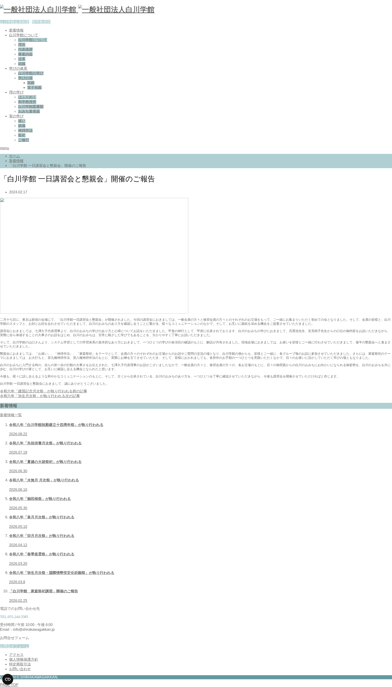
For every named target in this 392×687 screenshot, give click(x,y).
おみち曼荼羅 (29, 111)
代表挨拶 (25, 49)
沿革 (21, 59)
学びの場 (25, 78)
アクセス (16, 655)
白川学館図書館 (31, 106)
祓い (21, 121)
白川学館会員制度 (14, 22)
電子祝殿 (34, 87)
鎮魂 (21, 126)
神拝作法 (25, 130)
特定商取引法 (20, 664)
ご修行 (23, 140)
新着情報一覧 (11, 415)
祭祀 (21, 135)
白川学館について (23, 35)
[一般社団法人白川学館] (77, 9)
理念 (21, 45)
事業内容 (25, 54)
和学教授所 (41, 22)
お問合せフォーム (14, 646)
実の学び (16, 116)
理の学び (16, 92)
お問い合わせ (20, 669)
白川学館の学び (31, 73)
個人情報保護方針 (23, 659)
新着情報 (16, 30)
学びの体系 (18, 68)
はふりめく (27, 97)
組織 (21, 64)
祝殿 (30, 83)
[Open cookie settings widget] (7, 679)
